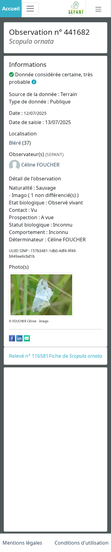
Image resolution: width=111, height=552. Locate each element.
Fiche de (75, 356)
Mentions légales (22, 542)
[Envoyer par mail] (27, 338)
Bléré (15, 142)
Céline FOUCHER (40, 164)
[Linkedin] (19, 338)
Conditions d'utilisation (82, 542)
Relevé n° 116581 (28, 356)
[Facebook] (12, 338)
